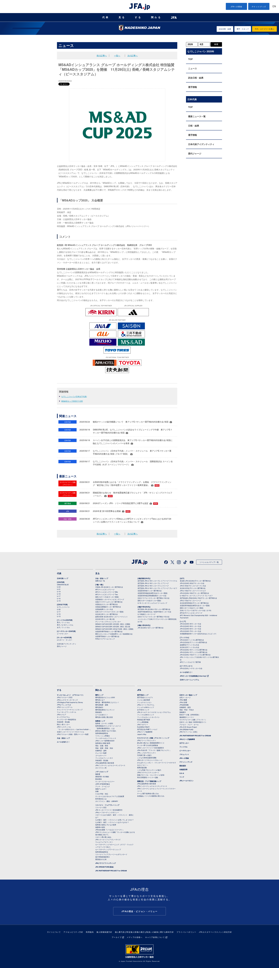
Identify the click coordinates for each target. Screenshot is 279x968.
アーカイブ (117, 937)
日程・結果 (193, 125)
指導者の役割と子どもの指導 (105, 825)
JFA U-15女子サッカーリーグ (190, 600)
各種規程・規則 (185, 707)
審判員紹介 (99, 707)
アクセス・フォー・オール (189, 724)
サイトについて (54, 932)
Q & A (181, 773)
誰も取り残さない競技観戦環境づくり (150, 743)
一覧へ (117, 55)
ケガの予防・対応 (101, 794)
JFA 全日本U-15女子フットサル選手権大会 (195, 654)
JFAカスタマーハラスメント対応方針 (215, 932)
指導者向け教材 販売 (102, 743)
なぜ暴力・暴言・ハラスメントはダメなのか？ (112, 822)
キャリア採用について (155, 937)
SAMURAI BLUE (63, 584)
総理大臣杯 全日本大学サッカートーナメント (111, 616)
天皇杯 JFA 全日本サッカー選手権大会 (109, 587)
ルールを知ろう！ (186, 672)
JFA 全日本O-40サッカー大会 (190, 624)
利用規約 (90, 932)
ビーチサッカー (62, 633)
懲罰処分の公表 (101, 859)
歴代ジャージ (194, 153)
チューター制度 (101, 753)
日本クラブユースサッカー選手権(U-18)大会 (153, 598)
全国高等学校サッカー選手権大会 (150, 590)
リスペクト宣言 (101, 807)
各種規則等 (183, 769)
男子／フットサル (63, 622)
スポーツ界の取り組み (103, 837)
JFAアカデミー (142, 724)
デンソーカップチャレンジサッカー (108, 621)
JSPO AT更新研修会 (102, 784)
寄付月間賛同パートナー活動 (147, 777)
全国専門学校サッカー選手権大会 (107, 636)
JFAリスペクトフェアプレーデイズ (107, 839)
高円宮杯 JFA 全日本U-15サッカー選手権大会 (154, 609)
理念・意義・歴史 (101, 745)
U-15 (58, 601)
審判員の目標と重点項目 (104, 717)
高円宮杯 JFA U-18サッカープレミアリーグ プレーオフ (157, 588)
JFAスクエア (61, 714)
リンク (181, 777)
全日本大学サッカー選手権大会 (106, 614)
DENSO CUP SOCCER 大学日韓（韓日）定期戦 (112, 624)
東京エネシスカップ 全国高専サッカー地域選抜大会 (114, 634)
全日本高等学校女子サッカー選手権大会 (194, 603)
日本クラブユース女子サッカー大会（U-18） (196, 610)
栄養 (97, 791)
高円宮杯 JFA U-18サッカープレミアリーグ (153, 583)
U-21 (58, 589)
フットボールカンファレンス (105, 738)
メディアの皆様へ (134, 937)
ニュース (192, 68)
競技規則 (98, 712)
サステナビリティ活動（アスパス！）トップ (153, 738)
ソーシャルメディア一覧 (209, 562)
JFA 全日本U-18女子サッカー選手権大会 (194, 593)
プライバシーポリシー (186, 932)
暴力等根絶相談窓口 (102, 857)
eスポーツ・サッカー (64, 640)
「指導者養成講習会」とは (105, 728)
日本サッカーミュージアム (189, 680)
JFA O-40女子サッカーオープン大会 (193, 585)
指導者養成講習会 (101, 733)
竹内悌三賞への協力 (144, 755)
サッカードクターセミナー (105, 781)
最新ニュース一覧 (197, 116)
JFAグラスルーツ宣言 (65, 697)
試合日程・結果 (225, 29)
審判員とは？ (100, 700)
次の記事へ (132, 55)
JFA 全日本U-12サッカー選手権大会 (150, 627)
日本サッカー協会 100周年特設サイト (192, 722)
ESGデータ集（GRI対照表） (189, 714)
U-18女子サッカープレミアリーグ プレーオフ (196, 595)
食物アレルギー (101, 789)
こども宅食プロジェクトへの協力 (149, 770)
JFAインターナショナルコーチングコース (110, 765)
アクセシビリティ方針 (73, 932)
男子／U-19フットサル (65, 625)
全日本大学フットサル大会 (189, 647)
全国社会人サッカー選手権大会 (106, 604)
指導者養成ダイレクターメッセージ (108, 726)
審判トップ (99, 695)
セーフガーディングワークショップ (108, 849)
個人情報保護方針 (104, 932)
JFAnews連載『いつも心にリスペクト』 (109, 829)
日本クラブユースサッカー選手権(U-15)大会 (153, 616)
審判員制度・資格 (101, 705)
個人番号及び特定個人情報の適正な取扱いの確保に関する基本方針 (144, 932)
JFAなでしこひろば (64, 704)
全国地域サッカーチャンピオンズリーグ (109, 599)
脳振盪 (97, 774)
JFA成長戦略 (184, 705)
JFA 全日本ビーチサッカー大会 (191, 668)
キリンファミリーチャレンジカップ (70, 709)
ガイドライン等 (101, 768)
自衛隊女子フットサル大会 (189, 645)
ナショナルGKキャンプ (145, 707)
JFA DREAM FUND (186, 729)
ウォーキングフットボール (66, 712)
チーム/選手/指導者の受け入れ (148, 793)
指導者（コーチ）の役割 (104, 723)
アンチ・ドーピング (102, 786)
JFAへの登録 (236, 6)
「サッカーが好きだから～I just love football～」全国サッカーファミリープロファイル (74, 730)
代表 (105, 17)
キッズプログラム (63, 717)
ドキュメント (184, 754)
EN (274, 6)
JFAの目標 (183, 702)
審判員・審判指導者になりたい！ (107, 702)
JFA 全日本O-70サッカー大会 (190, 631)
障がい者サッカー (63, 724)
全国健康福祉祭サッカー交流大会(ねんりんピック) (198, 633)
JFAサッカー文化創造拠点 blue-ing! (193, 676)
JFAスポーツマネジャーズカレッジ (149, 760)
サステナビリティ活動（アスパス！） (193, 719)
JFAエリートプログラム (145, 705)
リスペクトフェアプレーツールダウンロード (111, 854)
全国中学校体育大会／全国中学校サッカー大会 (154, 611)
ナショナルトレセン (144, 702)
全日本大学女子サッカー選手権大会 (192, 588)
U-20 (58, 609)
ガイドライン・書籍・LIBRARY (106, 801)
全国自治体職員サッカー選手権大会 (108, 607)
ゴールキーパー (101, 755)
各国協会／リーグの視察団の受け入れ (150, 796)
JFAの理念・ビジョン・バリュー (139, 911)
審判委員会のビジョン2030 (105, 697)
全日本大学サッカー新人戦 (105, 619)
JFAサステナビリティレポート (148, 772)
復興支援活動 (142, 767)
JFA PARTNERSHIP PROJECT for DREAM (111, 871)
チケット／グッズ (185, 762)
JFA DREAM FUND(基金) (104, 867)
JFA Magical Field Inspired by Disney (70, 702)
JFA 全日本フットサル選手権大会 (192, 640)
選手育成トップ (142, 695)
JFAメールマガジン (186, 781)
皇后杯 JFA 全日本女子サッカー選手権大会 (195, 581)
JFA (139, 690)
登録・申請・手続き (186, 710)
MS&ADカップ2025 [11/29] (72, 401)
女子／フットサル (63, 627)
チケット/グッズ (259, 6)
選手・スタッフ (243, 29)
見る (122, 17)
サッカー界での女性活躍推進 (147, 745)
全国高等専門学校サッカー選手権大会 (108, 631)
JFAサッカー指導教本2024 (104, 740)
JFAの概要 (183, 700)
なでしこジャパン (63, 607)
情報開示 (182, 712)
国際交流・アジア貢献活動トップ (149, 781)
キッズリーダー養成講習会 (66, 719)
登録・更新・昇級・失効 (104, 748)
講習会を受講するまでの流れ (105, 731)
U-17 (58, 596)
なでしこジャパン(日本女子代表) (74, 396)
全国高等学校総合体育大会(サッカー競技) (153, 593)
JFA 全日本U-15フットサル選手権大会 (193, 652)
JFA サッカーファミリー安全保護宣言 (108, 810)
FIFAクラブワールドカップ (105, 639)
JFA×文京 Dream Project (188, 727)
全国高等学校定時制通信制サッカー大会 (152, 595)
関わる (156, 17)
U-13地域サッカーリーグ (146, 614)
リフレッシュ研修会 (102, 735)
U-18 (58, 594)
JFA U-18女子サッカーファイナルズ (193, 590)
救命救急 (98, 779)
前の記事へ (102, 55)
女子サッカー (184, 743)
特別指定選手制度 (143, 719)
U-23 (58, 587)
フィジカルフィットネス (104, 758)
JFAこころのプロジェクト (146, 752)
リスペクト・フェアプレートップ (107, 805)
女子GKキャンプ (143, 710)
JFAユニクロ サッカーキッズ (67, 700)
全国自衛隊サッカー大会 (104, 609)
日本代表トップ (62, 578)
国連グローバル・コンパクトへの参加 (150, 775)
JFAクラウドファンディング (105, 863)
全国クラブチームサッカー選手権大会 (108, 602)
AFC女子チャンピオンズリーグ (191, 613)
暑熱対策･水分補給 (102, 776)
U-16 (58, 598)
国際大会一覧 (100, 581)
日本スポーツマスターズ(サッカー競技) (109, 611)
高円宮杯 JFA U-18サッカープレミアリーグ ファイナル (157, 581)
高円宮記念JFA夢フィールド (147, 729)
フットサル (183, 747)
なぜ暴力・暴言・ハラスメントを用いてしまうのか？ (114, 820)
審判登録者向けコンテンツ (105, 710)
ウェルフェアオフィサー (104, 842)
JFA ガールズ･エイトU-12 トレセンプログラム (154, 712)
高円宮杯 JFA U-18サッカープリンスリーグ (153, 585)
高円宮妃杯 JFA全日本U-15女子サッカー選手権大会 (198, 598)
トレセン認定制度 (143, 700)
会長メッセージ (185, 697)
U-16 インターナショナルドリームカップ (152, 603)
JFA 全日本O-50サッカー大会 (190, 626)
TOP (190, 59)
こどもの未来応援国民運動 (146, 757)
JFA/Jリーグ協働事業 (144, 732)
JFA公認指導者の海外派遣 (104, 763)
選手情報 (192, 87)
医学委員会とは (101, 799)
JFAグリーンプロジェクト (146, 740)
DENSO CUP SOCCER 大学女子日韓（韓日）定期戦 (114, 629)
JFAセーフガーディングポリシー (107, 812)
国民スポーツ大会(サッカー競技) (107, 597)
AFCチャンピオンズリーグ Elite (106, 592)
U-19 (58, 591)
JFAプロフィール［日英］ (188, 732)
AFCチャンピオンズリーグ (105, 589)
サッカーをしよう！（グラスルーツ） (70, 695)
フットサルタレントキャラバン (148, 717)
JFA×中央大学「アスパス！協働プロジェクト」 (154, 750)
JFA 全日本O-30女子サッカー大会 (192, 583)
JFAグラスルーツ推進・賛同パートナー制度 (72, 734)
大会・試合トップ (101, 578)
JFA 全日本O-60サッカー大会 (190, 628)
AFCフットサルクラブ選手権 (190, 662)
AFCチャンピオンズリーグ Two (106, 594)
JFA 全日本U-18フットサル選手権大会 (193, 650)
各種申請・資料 (101, 750)
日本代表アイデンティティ (201, 144)
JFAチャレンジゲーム (65, 707)
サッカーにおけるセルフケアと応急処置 (109, 796)
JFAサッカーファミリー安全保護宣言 (150, 748)
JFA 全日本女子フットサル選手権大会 (193, 642)
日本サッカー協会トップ (188, 695)
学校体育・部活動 (63, 722)
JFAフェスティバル (64, 727)
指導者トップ (100, 721)
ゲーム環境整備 (142, 722)
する (138, 17)
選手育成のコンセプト (145, 697)
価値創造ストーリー (186, 717)
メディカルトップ (101, 772)
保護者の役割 (100, 827)
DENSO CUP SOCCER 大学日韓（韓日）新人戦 (112, 626)
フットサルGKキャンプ (145, 714)
